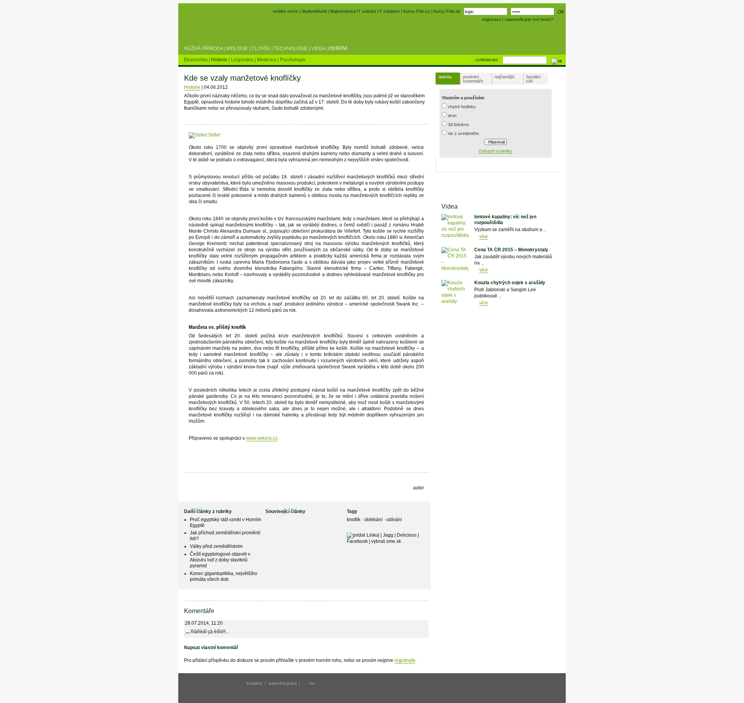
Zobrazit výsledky (495, 151)
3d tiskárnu (458, 124)
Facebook (357, 541)
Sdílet (213, 135)
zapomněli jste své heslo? (529, 19)
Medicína (267, 59)
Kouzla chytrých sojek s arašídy (509, 282)
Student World (204, 30)
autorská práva (282, 683)
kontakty (254, 683)
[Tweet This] (232, 135)
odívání (394, 519)
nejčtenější (504, 76)
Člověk (260, 48)
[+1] (249, 133)
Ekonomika (196, 59)
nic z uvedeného (463, 133)
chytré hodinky (462, 106)
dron (452, 115)
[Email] (268, 135)
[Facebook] (225, 135)
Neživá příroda (203, 48)
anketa (445, 76)
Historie (192, 87)
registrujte (404, 660)
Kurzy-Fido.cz (417, 11)
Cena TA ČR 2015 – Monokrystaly (511, 249)
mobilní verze (285, 11)
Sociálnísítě (533, 78)
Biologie (237, 48)
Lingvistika (243, 59)
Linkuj (373, 535)
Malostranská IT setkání (353, 11)
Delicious (407, 535)
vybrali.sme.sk (386, 541)
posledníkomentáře (473, 78)
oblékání (374, 519)
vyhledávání (486, 59)
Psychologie (293, 59)
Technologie (291, 48)
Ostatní (337, 48)
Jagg (388, 535)
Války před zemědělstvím (216, 546)
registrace (491, 19)
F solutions (389, 11)
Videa (318, 48)
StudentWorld (314, 11)
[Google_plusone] (249, 135)
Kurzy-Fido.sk (447, 11)
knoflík (354, 519)
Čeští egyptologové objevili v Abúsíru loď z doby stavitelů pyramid (220, 559)
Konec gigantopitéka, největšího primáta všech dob (223, 576)
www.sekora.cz (261, 438)
